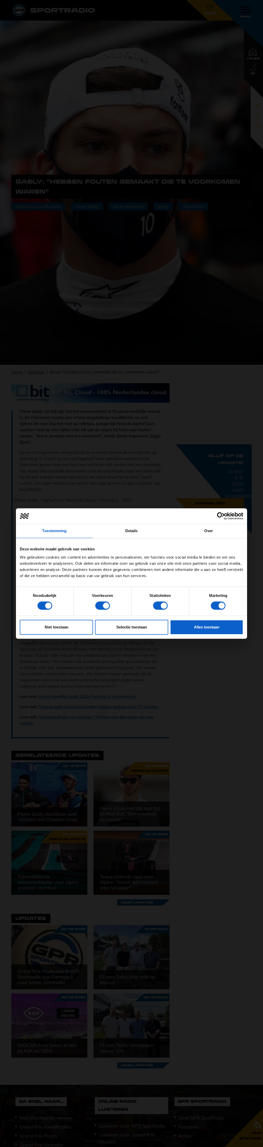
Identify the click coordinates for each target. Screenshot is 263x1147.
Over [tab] (208, 531)
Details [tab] (131, 531)
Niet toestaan (56, 627)
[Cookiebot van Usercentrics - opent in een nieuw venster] (220, 516)
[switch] (102, 605)
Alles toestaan (206, 627)
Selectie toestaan (131, 627)
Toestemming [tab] (54, 531)
